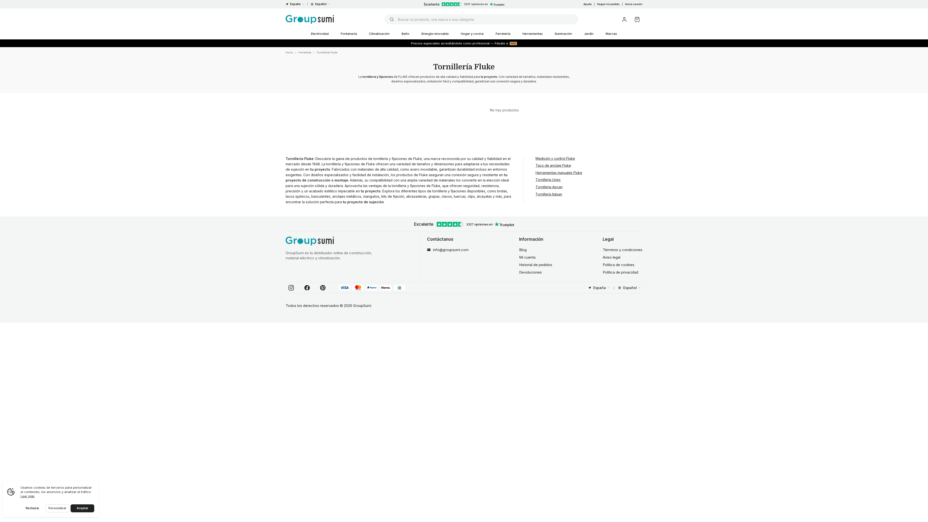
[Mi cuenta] (624, 19)
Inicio (289, 52)
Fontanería (349, 34)
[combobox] (481, 19)
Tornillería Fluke (327, 52)
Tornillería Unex (548, 180)
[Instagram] (291, 287)
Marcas (611, 34)
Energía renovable (435, 34)
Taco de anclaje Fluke (553, 165)
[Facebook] (307, 287)
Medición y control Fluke (555, 158)
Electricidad (320, 34)
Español (320, 4)
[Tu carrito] (637, 19)
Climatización (379, 34)
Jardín (589, 34)
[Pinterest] (322, 287)
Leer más (28, 496)
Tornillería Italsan (549, 194)
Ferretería (503, 34)
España (295, 4)
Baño (405, 34)
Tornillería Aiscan (549, 187)
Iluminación (563, 34)
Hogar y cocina (472, 34)
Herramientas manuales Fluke (559, 173)
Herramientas (532, 34)
